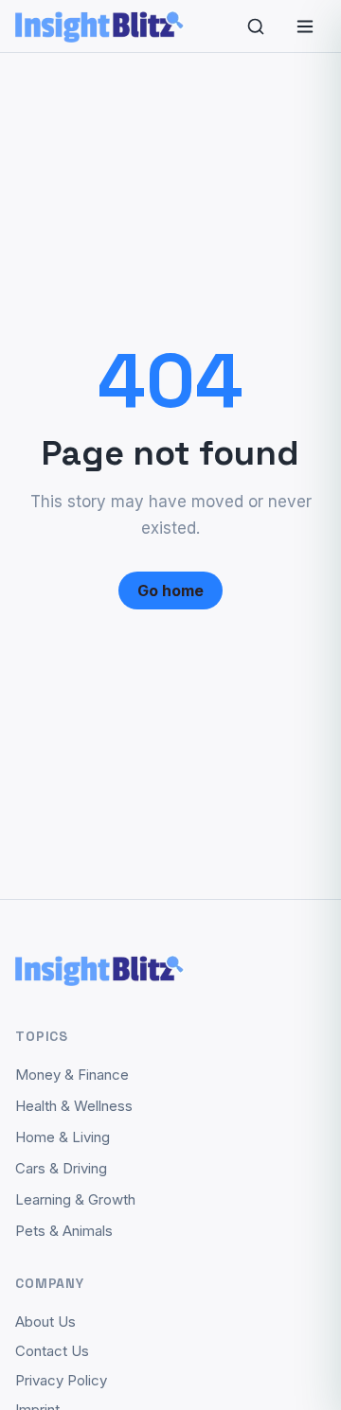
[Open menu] (305, 26)
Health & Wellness (74, 1106)
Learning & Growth (75, 1199)
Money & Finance (72, 1075)
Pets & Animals (64, 1231)
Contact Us (52, 1351)
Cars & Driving (61, 1168)
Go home (170, 590)
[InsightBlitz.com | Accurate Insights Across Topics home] (100, 26)
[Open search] (256, 26)
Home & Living (62, 1137)
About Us (45, 1322)
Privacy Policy (61, 1380)
